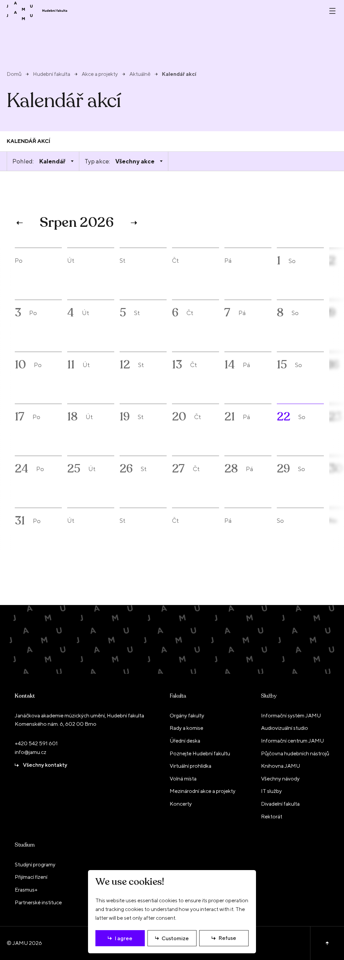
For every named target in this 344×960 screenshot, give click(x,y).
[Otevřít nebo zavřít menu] (332, 10)
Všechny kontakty (45, 765)
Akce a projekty (100, 74)
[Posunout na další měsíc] (133, 223)
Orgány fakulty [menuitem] (187, 715)
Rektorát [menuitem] (271, 816)
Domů (14, 74)
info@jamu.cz (30, 752)
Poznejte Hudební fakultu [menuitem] (200, 753)
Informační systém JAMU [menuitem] (291, 715)
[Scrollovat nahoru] (327, 943)
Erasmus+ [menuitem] (26, 890)
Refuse (227, 938)
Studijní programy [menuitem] (35, 864)
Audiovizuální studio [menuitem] (284, 728)
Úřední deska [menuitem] (185, 741)
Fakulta (178, 696)
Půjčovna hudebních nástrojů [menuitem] (295, 753)
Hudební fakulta (51, 74)
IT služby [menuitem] (271, 791)
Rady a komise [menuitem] (186, 728)
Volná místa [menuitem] (183, 778)
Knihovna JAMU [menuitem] (280, 766)
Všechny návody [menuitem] (280, 778)
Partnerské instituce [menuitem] (38, 902)
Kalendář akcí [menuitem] (28, 141)
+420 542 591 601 (36, 743)
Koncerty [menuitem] (181, 804)
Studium (25, 845)
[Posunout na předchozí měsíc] (20, 223)
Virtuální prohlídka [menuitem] (190, 766)
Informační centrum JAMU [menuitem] (292, 741)
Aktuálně (139, 74)
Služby (268, 696)
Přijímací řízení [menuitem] (31, 877)
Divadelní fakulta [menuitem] (280, 804)
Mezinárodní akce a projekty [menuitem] (202, 791)
